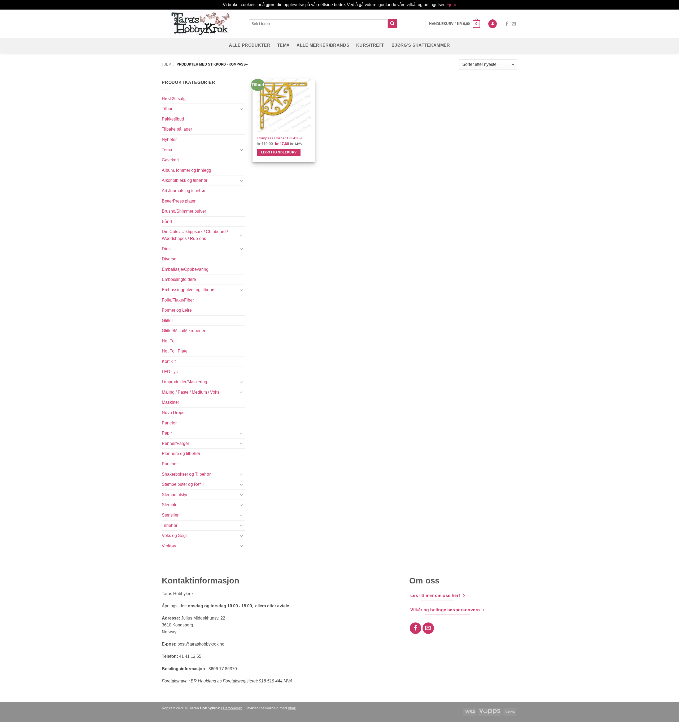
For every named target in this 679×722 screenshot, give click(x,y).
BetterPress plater (178, 201)
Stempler (170, 504)
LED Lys (170, 371)
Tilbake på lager (177, 129)
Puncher (170, 464)
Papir (167, 433)
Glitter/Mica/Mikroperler (183, 330)
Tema (283, 45)
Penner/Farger (175, 443)
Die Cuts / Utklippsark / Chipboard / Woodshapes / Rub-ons (195, 235)
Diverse (169, 259)
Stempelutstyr (175, 494)
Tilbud (167, 108)
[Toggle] (241, 109)
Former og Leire (177, 310)
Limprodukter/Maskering (184, 382)
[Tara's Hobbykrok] (201, 24)
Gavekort (170, 160)
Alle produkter (249, 45)
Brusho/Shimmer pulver (184, 211)
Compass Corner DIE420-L (280, 138)
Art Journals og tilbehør (184, 190)
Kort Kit (169, 361)
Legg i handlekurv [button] (279, 152)
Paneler (169, 423)
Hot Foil (169, 341)
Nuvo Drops (173, 412)
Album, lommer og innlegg (186, 170)
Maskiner (170, 402)
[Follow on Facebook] (507, 24)
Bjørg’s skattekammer (420, 45)
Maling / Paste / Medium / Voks (190, 392)
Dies (166, 249)
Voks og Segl (174, 535)
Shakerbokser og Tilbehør (186, 474)
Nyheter (169, 139)
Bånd (167, 221)
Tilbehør (169, 525)
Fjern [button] (451, 4)
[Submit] (392, 23)
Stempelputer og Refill (183, 484)
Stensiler (170, 515)
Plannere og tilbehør (181, 453)
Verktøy (169, 546)
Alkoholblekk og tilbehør (184, 180)
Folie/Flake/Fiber (178, 300)
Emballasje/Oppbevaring (185, 269)
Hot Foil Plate (175, 351)
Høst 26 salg (174, 98)
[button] (454, 23)
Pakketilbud (173, 119)
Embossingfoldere (179, 279)
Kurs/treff (370, 45)
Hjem (166, 64)
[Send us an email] (514, 24)
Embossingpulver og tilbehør (189, 289)
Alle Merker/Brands (323, 45)
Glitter (167, 320)
